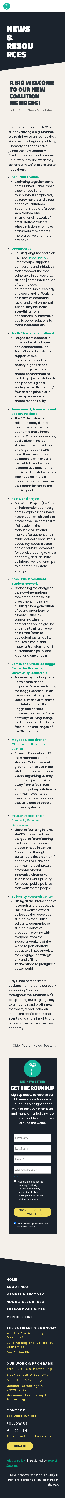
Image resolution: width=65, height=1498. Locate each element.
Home (12, 1279)
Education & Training (24, 1380)
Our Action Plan (20, 1352)
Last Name (21, 1147)
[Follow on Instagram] (24, 1430)
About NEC (17, 1287)
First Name (22, 1136)
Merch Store (20, 1317)
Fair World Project (26, 499)
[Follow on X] (16, 1430)
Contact (16, 1410)
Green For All (37, 257)
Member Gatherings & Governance (25, 1388)
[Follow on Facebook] (8, 1430)
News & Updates (40, 110)
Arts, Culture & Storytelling (29, 1369)
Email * (19, 1157)
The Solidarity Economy (32, 1328)
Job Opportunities (22, 1416)
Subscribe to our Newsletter (30, 1436)
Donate (20, 1446)
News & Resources (25, 1302)
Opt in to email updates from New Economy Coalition (32, 1225)
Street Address (25, 1206)
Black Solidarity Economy (28, 1374)
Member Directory (25, 1294)
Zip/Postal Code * (25, 1168)
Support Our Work (26, 1309)
